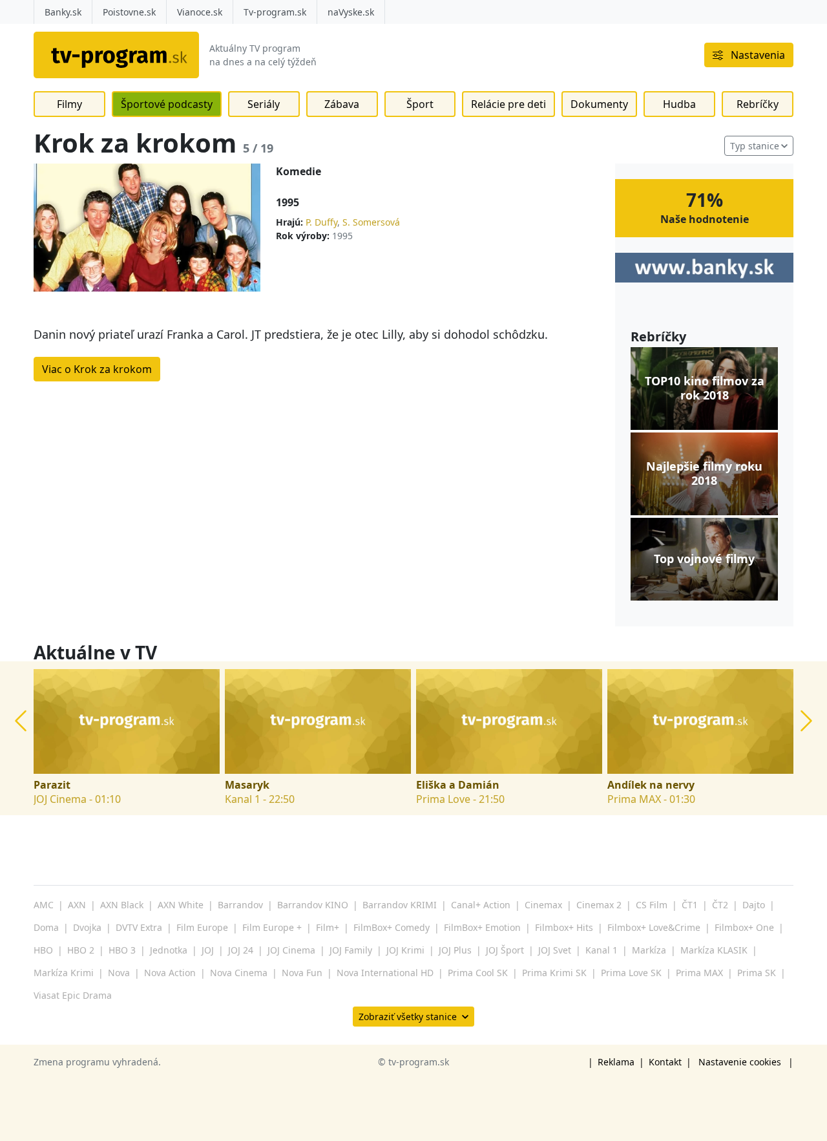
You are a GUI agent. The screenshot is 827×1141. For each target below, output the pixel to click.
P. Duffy (321, 222)
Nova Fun (302, 972)
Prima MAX (699, 972)
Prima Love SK (631, 972)
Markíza (649, 950)
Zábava (341, 104)
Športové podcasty (167, 104)
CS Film (651, 905)
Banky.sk (63, 12)
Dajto (753, 905)
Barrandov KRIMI (399, 905)
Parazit (52, 785)
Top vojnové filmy (704, 559)
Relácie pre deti (508, 104)
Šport (420, 104)
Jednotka (168, 950)
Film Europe (202, 927)
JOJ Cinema (291, 950)
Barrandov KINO (312, 905)
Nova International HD (385, 972)
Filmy (69, 104)
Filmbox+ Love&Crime (653, 927)
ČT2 (720, 905)
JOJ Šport (505, 950)
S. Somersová (371, 222)
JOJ (208, 950)
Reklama (616, 1062)
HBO (43, 950)
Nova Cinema (238, 972)
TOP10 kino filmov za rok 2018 (704, 388)
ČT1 (690, 905)
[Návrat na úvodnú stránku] (116, 55)
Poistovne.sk (129, 12)
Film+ (327, 927)
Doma (46, 927)
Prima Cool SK (478, 972)
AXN (77, 905)
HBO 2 (80, 950)
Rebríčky (758, 104)
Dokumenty (599, 104)
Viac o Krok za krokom (97, 369)
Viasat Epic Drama (73, 995)
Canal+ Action (480, 905)
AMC (44, 905)
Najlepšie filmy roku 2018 (704, 473)
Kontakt (665, 1062)
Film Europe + (272, 927)
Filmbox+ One (744, 927)
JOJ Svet (554, 950)
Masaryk (247, 785)
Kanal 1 (601, 950)
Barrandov (240, 905)
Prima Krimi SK (554, 972)
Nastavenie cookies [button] (739, 1062)
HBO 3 (122, 950)
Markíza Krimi (64, 972)
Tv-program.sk (275, 12)
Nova (119, 972)
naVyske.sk (351, 12)
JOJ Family (351, 950)
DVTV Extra (139, 927)
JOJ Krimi (405, 950)
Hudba (679, 104)
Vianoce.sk (199, 12)
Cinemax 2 (599, 905)
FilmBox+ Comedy (391, 927)
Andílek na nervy (651, 785)
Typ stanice (754, 146)
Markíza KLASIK (714, 950)
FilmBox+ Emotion (482, 927)
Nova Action (170, 972)
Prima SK (756, 972)
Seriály (263, 104)
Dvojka (87, 927)
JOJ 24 (240, 950)
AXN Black (121, 905)
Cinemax (543, 905)
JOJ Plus (455, 950)
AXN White (181, 905)
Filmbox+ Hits (564, 927)
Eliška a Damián (457, 785)
